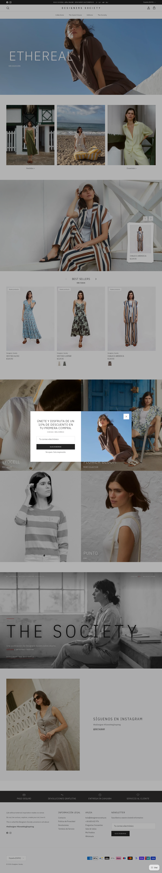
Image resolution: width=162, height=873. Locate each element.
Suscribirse (56, 447)
